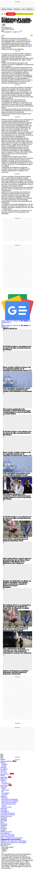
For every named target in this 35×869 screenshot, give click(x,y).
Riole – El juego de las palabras (11, 838)
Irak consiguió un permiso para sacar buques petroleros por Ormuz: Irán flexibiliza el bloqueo (17, 389)
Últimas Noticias (8, 761)
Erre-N (3, 782)
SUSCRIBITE (24, 14)
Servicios (3, 772)
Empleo (3, 830)
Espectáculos (6, 784)
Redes (2, 776)
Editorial (4, 798)
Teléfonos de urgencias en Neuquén (13, 842)
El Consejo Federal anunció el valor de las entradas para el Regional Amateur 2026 (15, 539)
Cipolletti (3, 825)
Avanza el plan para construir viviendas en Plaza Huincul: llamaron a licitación (15, 672)
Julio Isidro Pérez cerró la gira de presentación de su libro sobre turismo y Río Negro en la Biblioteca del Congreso (17, 560)
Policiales (3, 808)
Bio (2, 792)
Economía (4, 769)
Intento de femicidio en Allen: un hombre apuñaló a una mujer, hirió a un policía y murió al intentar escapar (17, 583)
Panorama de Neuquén (9, 799)
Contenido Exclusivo (7, 813)
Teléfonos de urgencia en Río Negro (13, 841)
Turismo (3, 770)
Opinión (3, 796)
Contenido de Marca (7, 815)
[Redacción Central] (3, 23)
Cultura (3, 780)
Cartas (3, 805)
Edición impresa (6, 816)
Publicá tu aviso (6, 832)
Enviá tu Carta (6, 807)
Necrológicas (5, 833)
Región (3, 17)
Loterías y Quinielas (7, 835)
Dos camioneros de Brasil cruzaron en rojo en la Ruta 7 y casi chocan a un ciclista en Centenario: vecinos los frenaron (17, 650)
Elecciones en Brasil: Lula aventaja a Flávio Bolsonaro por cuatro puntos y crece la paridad (17, 410)
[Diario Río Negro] (4, 14)
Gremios (4, 764)
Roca (23, 9)
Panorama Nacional (8, 804)
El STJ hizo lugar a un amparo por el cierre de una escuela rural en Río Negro (17, 348)
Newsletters (6, 774)
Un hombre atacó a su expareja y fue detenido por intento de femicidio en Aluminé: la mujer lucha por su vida (17, 607)
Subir (4, 851)
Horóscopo (5, 790)
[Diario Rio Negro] (2, 853)
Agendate (5, 777)
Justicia (4, 766)
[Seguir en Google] (2, 37)
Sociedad (3, 787)
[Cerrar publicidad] (2, 755)
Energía (3, 767)
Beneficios (4, 846)
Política (3, 763)
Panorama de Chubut (9, 802)
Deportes (3, 779)
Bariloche (29, 9)
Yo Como (4, 795)
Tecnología (5, 793)
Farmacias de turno (7, 836)
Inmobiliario (4, 812)
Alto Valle (3, 821)
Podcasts (3, 810)
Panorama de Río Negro (10, 801)
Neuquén (17, 9)
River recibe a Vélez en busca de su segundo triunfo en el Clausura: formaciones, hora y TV (17, 368)
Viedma (3, 827)
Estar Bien (5, 785)
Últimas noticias (6, 9)
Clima (3, 788)
